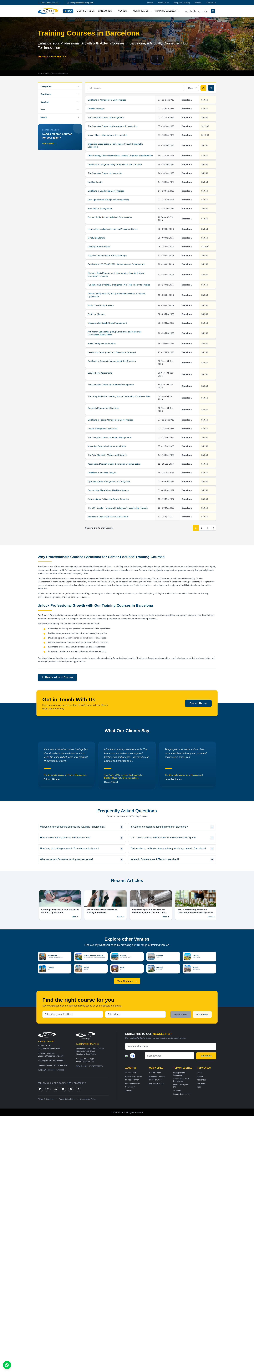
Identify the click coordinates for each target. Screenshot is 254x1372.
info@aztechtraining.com (81, 2)
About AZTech (130, 1073)
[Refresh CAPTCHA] (132, 1055)
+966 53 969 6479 (86, 1059)
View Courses (181, 1014)
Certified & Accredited (133, 1076)
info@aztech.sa (88, 1062)
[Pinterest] (70, 1089)
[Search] (213, 11)
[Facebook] (40, 1089)
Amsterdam (201, 1080)
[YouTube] (55, 1089)
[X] (48, 1089)
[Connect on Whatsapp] (7, 1365)
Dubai (199, 1073)
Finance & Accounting (181, 1094)
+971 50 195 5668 (56, 1061)
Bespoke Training (182, 2)
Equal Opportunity (132, 1083)
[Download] (203, 88)
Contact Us (211, 2)
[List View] (211, 88)
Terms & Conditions (67, 1099)
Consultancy (130, 1087)
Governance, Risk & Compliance (181, 1080)
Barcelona (201, 1083)
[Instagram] (78, 1089)
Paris (199, 1087)
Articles (198, 2)
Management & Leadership (179, 1074)
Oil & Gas (177, 1090)
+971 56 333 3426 (60, 1065)
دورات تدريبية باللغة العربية (196, 11)
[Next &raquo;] (213, 528)
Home (150, 2)
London (200, 1076)
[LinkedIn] (63, 1089)
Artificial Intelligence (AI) (181, 1086)
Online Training (155, 1080)
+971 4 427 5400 (48, 1054)
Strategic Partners (132, 1080)
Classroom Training (157, 1076)
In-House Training (156, 1083)
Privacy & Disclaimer (46, 1099)
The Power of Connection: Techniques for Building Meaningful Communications (63, 776)
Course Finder (86, 11)
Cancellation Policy (88, 1099)
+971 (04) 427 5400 (50, 2)
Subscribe (206, 1056)
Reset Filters (202, 1014)
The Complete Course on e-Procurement (123, 775)
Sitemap (128, 1090)
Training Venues (50, 73)
